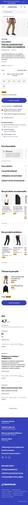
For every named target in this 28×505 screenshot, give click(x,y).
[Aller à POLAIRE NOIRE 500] (5, 289)
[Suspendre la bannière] (23, 2)
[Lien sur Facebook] (2, 457)
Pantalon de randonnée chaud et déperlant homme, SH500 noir (7, 250)
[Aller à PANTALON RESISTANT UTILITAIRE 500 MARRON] (5, 280)
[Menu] (3, 7)
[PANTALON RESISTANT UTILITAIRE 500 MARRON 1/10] (10, 27)
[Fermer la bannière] (25, 2)
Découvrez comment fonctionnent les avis (11, 327)
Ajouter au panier (14, 100)
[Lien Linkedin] (9, 457)
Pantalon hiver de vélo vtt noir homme (18, 249)
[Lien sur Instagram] (6, 457)
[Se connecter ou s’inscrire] (21, 7)
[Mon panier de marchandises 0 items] (25, 7)
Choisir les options (14, 303)
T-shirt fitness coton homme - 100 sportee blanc (7, 208)
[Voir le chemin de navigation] (2, 16)
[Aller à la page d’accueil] (12, 7)
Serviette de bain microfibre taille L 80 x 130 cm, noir (18, 208)
